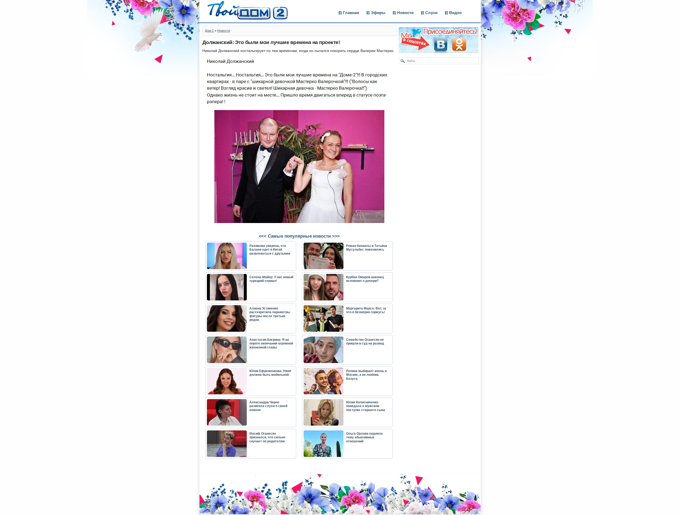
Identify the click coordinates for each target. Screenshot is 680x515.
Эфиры (378, 12)
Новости (405, 12)
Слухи (431, 12)
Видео (455, 12)
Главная (351, 12)
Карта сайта (214, 512)
